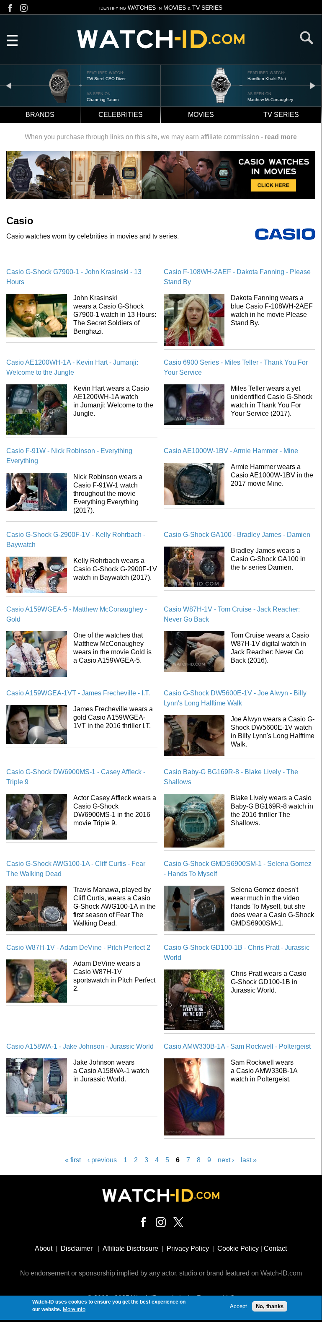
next (312, 85)
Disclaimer (77, 1248)
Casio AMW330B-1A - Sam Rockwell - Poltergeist (237, 1046)
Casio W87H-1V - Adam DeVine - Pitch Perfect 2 (78, 947)
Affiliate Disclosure (130, 1248)
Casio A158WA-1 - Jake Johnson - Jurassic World (80, 1046)
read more (281, 136)
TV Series (281, 114)
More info (74, 1309)
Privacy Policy (188, 1248)
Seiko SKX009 (261, 78)
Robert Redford (262, 99)
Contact (275, 1248)
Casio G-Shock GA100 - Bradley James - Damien (237, 534)
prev (8, 85)
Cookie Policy (238, 1248)
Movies (201, 114)
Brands (40, 114)
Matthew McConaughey (109, 99)
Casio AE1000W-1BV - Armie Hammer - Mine (231, 450)
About (43, 1248)
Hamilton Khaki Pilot (106, 78)
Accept (238, 1306)
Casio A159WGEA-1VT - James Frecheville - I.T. (78, 693)
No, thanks (269, 1306)
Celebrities (120, 114)
